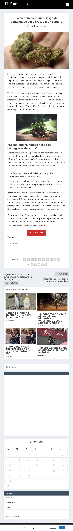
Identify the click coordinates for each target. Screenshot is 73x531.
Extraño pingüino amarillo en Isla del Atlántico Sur (18, 315)
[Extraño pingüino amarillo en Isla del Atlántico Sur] (21, 301)
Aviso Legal (9, 498)
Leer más (53, 528)
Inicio (7, 512)
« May (7, 485)
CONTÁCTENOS (11, 502)
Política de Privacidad (12, 516)
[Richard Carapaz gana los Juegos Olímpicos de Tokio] (52, 336)
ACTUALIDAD (32, 26)
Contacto (8, 507)
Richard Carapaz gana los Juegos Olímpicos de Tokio (52, 350)
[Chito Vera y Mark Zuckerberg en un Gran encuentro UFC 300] (21, 336)
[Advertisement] (20, 405)
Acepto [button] (62, 528)
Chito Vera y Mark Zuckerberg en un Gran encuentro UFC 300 (19, 350)
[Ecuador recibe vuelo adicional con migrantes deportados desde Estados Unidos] (52, 302)
